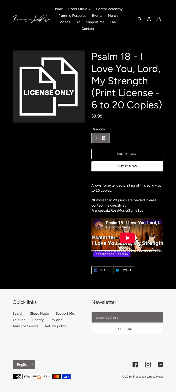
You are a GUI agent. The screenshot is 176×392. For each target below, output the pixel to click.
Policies (56, 320)
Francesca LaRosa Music (148, 376)
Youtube (19, 320)
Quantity (98, 129)
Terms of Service (25, 326)
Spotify (38, 320)
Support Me (65, 313)
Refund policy (55, 326)
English (23, 364)
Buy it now (127, 166)
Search (18, 313)
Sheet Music (39, 313)
